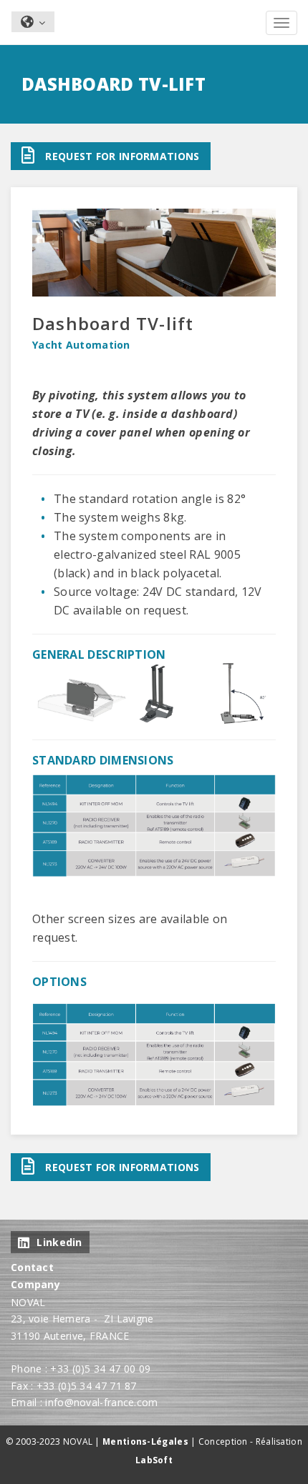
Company (35, 1284)
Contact (32, 1267)
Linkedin (59, 1242)
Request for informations (122, 156)
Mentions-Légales (145, 1441)
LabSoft (154, 1460)
